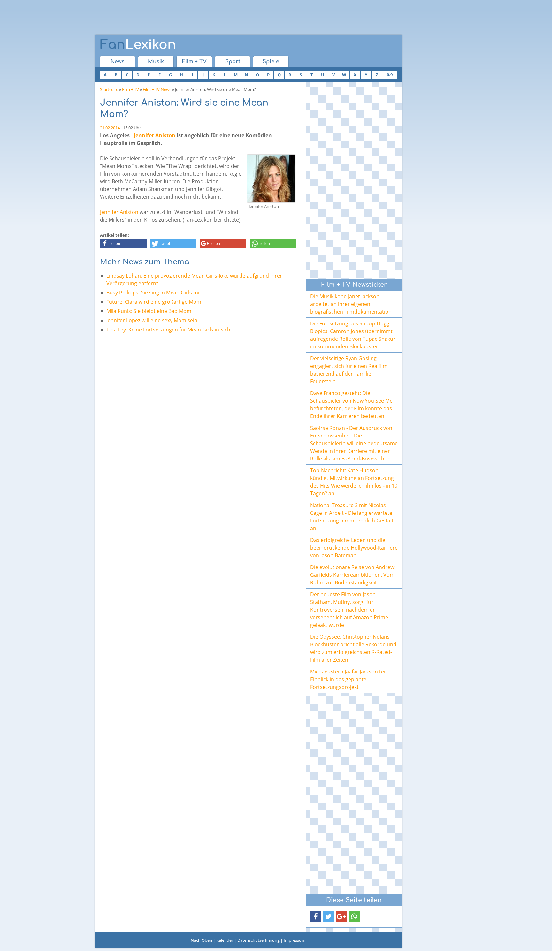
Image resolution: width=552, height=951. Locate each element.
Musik (156, 62)
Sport (232, 62)
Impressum (294, 940)
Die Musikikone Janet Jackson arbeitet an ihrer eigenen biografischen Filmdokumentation (351, 304)
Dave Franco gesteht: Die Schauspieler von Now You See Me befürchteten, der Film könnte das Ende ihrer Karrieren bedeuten (351, 405)
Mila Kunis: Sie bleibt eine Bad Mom (148, 311)
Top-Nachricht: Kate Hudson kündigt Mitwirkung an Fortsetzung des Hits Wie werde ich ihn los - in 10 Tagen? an (353, 482)
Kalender (224, 940)
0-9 (390, 75)
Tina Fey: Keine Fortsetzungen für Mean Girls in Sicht (169, 329)
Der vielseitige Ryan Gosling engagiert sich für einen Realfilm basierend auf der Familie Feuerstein (348, 370)
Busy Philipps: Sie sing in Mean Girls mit (153, 292)
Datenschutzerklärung (258, 940)
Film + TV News (157, 89)
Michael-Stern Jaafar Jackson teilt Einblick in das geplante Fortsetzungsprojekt (349, 679)
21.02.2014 (110, 128)
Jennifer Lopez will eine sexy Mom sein (151, 320)
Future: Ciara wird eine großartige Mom (153, 301)
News (118, 62)
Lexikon (138, 45)
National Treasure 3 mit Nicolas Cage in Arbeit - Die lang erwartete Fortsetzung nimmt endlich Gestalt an (352, 517)
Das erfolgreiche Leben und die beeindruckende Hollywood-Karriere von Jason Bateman (354, 547)
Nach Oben (201, 940)
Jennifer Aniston (154, 135)
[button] (123, 243)
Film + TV (194, 62)
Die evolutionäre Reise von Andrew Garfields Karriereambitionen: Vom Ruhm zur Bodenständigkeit (352, 575)
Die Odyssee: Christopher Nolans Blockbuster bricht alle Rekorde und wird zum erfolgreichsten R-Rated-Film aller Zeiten (353, 648)
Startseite (109, 89)
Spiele (271, 62)
